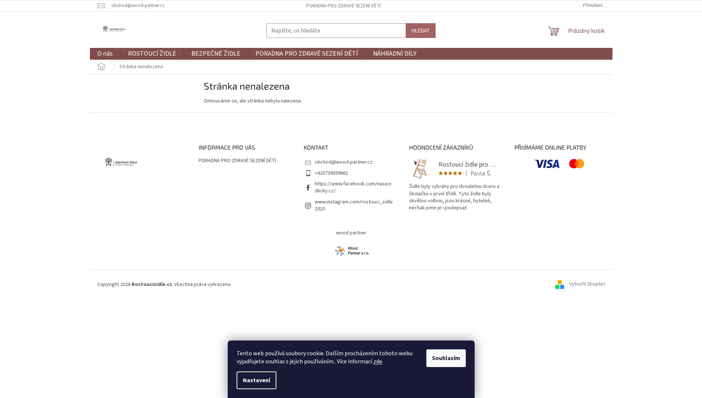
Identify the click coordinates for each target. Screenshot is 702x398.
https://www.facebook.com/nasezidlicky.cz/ (353, 187)
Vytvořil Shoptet (587, 284)
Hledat (421, 30)
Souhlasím (446, 358)
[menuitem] (105, 54)
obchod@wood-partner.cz (344, 162)
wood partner (351, 233)
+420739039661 (331, 173)
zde (377, 361)
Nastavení (256, 380)
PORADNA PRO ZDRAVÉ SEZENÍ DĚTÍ (343, 6)
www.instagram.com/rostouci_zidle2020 (354, 205)
